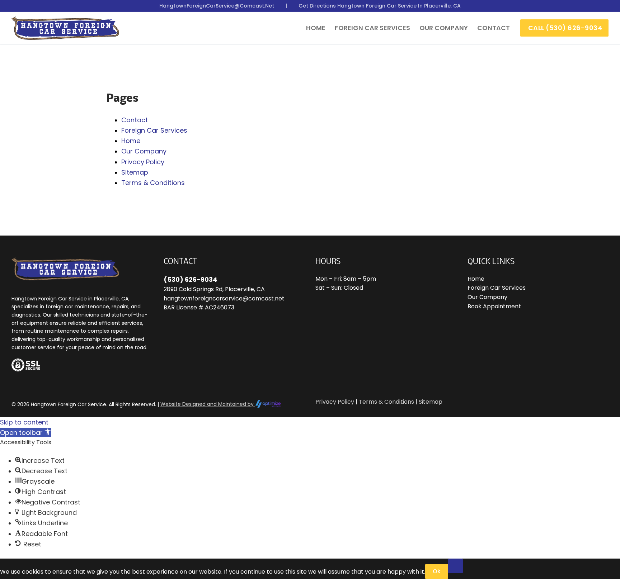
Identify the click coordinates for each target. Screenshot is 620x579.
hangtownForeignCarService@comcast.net (216, 5)
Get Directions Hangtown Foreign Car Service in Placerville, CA (380, 5)
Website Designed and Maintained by (207, 404)
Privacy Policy (142, 161)
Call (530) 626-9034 (565, 27)
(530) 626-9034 (190, 279)
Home (130, 140)
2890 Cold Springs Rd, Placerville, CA (214, 289)
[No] (455, 566)
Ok (437, 571)
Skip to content (24, 422)
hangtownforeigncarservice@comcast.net (224, 298)
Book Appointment (494, 306)
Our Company (143, 151)
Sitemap (134, 172)
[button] (25, 432)
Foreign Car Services (154, 130)
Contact (134, 119)
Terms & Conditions (153, 182)
